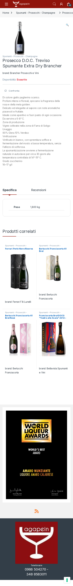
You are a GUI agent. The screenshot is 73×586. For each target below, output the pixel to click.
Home (6, 12)
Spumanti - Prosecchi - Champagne (35, 12)
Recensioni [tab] (38, 190)
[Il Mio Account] (61, 4)
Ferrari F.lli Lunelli (22, 301)
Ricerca (54, 4)
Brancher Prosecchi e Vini (24, 73)
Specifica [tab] (10, 190)
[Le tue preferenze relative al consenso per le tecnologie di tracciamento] (67, 580)
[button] (67, 25)
